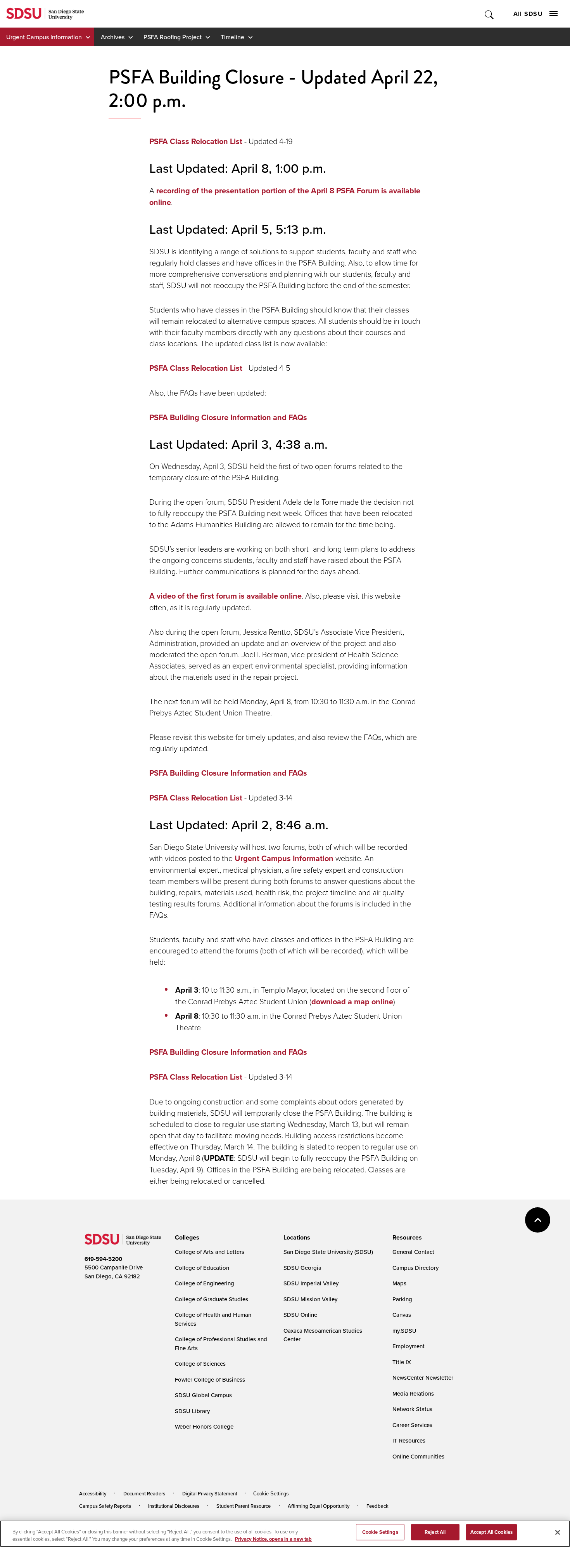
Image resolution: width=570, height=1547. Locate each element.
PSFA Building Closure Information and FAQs (228, 417)
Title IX (401, 1362)
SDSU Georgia (302, 1268)
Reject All (435, 1532)
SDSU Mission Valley (310, 1299)
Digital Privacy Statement (209, 1493)
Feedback (377, 1505)
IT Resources (408, 1440)
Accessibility (92, 1493)
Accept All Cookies (491, 1532)
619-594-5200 (103, 1259)
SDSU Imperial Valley (311, 1283)
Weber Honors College (204, 1426)
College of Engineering (204, 1283)
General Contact (413, 1252)
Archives (112, 37)
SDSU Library (192, 1411)
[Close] (557, 1532)
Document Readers (144, 1493)
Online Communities (418, 1456)
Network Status (412, 1409)
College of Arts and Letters (209, 1252)
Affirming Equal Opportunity (318, 1505)
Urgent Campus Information (44, 37)
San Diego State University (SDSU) (328, 1252)
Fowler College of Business (210, 1379)
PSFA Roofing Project (172, 37)
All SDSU (528, 13)
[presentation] (186, 1237)
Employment (408, 1346)
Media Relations (413, 1393)
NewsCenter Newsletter (422, 1377)
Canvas (401, 1315)
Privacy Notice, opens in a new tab (273, 1539)
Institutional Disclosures (173, 1505)
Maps (399, 1283)
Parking (402, 1299)
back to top (537, 1220)
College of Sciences (200, 1363)
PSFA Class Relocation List (195, 141)
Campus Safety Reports (105, 1505)
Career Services (412, 1425)
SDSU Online (300, 1315)
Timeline (232, 37)
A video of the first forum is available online (225, 596)
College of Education (202, 1268)
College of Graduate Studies (211, 1299)
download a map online (352, 1001)
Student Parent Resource (243, 1505)
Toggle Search (489, 14)
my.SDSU (404, 1330)
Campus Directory (415, 1268)
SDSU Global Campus (203, 1395)
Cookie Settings (271, 1494)
